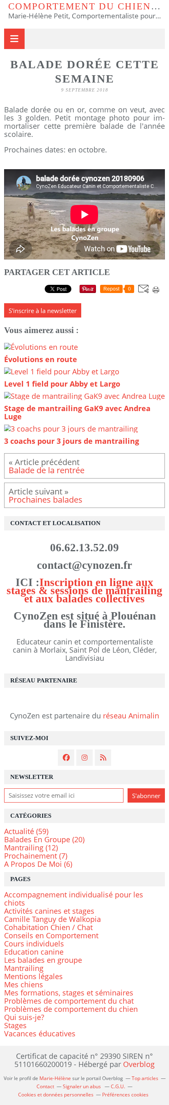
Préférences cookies (125, 1094)
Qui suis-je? (24, 1017)
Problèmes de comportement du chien (71, 1009)
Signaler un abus (82, 1086)
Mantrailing (23, 968)
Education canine (34, 952)
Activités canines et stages (49, 911)
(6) (38, 864)
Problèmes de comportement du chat (69, 1001)
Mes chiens (23, 984)
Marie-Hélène (55, 1078)
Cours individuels (34, 943)
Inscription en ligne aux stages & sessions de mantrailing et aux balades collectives (84, 590)
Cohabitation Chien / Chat (48, 927)
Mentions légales (33, 976)
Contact (45, 1086)
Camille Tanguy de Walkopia (52, 919)
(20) (44, 839)
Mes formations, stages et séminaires (68, 993)
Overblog (139, 1064)
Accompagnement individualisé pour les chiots (73, 899)
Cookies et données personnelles (56, 1094)
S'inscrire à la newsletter (43, 310)
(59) (26, 831)
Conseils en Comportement (51, 935)
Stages (15, 1025)
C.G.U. (118, 1086)
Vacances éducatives (39, 1033)
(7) (35, 856)
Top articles (145, 1078)
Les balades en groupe (43, 960)
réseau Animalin (131, 715)
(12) (31, 847)
